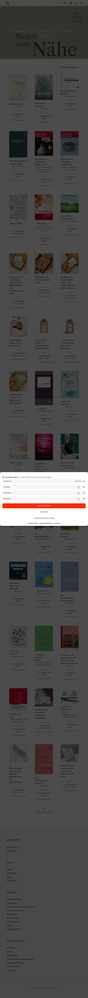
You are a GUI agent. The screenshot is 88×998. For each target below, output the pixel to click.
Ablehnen (44, 512)
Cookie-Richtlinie (33, 523)
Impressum (57, 523)
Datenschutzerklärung (45, 523)
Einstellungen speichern (44, 518)
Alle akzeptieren (44, 506)
